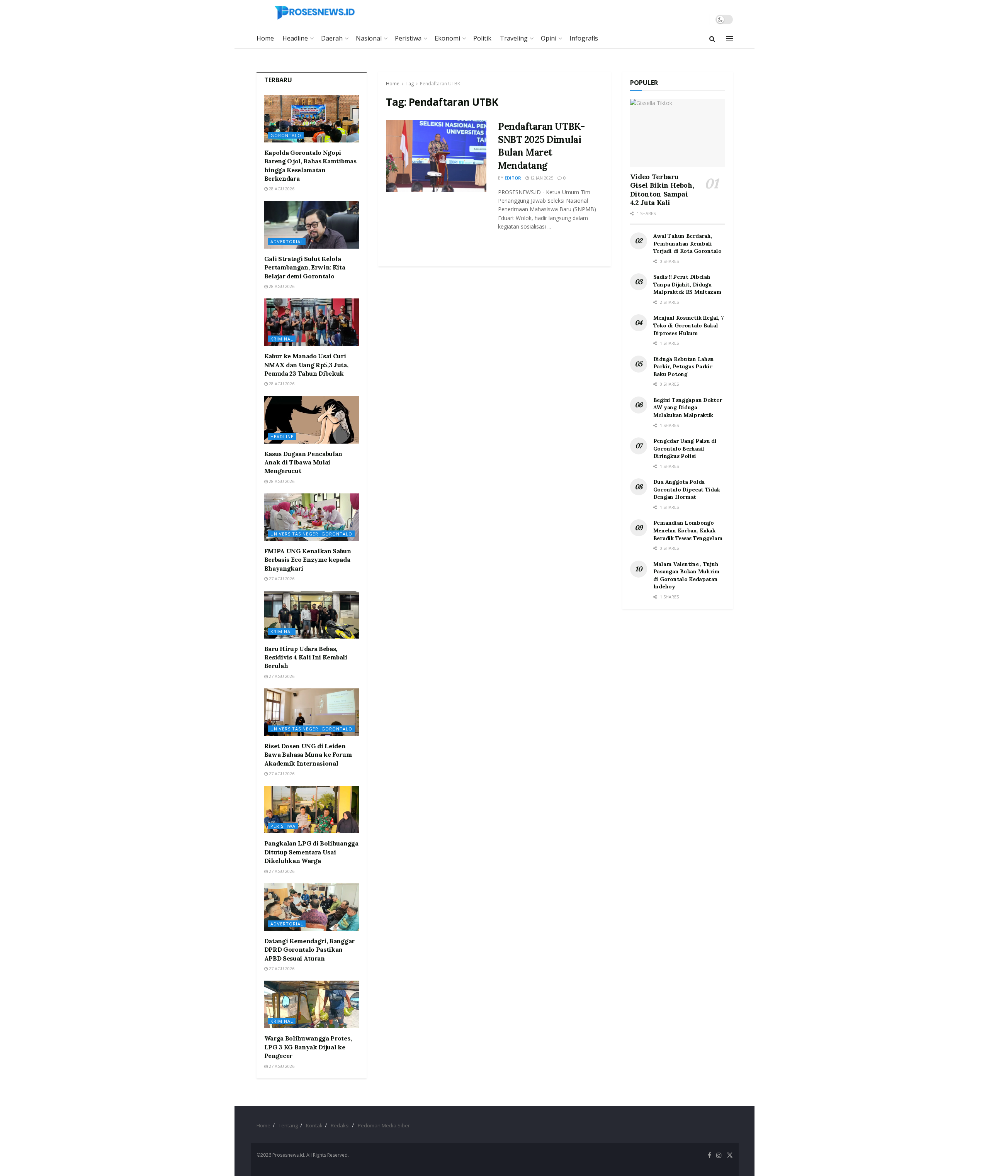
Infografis (583, 38)
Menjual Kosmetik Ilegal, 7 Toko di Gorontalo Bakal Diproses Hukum (688, 325)
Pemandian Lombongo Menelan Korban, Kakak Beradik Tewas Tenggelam (688, 530)
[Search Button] (712, 38)
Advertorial (286, 241)
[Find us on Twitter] (730, 1155)
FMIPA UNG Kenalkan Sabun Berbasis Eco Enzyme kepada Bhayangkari (307, 559)
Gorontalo (285, 135)
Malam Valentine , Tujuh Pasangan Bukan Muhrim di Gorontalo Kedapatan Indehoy (686, 575)
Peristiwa (408, 38)
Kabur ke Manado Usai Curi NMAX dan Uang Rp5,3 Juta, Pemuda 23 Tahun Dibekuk (306, 364)
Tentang (288, 1125)
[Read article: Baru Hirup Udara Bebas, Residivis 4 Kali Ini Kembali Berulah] (311, 615)
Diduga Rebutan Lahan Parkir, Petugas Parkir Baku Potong (683, 367)
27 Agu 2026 (281, 578)
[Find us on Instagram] (719, 1155)
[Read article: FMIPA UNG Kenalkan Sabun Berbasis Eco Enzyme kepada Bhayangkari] (311, 517)
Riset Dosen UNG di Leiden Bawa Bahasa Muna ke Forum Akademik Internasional (308, 754)
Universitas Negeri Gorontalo (311, 534)
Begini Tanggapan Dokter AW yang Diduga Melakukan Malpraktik (687, 408)
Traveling (514, 38)
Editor (513, 178)
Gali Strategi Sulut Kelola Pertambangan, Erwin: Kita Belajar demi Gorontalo (304, 267)
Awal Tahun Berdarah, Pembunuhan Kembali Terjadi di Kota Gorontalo (687, 243)
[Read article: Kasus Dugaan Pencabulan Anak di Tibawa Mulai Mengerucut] (311, 420)
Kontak (314, 1125)
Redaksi (340, 1125)
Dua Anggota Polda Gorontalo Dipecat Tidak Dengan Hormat (686, 489)
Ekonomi (447, 38)
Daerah (332, 38)
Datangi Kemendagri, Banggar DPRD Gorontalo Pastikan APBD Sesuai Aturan (309, 949)
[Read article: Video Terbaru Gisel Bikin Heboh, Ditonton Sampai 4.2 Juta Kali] (677, 133)
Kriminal (281, 339)
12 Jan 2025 (541, 178)
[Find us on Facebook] (709, 1155)
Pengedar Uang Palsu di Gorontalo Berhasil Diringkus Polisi (685, 448)
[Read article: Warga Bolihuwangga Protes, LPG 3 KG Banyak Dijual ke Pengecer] (311, 1004)
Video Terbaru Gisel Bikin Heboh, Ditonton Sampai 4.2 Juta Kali (662, 189)
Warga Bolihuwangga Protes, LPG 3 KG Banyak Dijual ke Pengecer (308, 1046)
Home (265, 38)
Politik (482, 38)
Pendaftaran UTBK (440, 83)
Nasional (369, 38)
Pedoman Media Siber (384, 1125)
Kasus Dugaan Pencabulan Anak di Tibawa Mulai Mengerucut (303, 462)
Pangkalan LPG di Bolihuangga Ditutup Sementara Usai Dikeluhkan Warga (311, 851)
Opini (548, 38)
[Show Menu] (729, 38)
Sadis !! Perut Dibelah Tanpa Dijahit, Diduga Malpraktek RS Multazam (687, 284)
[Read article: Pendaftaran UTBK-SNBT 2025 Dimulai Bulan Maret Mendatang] (436, 156)
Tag (410, 83)
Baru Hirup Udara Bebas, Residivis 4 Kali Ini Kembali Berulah (305, 657)
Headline (295, 38)
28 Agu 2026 (281, 188)
